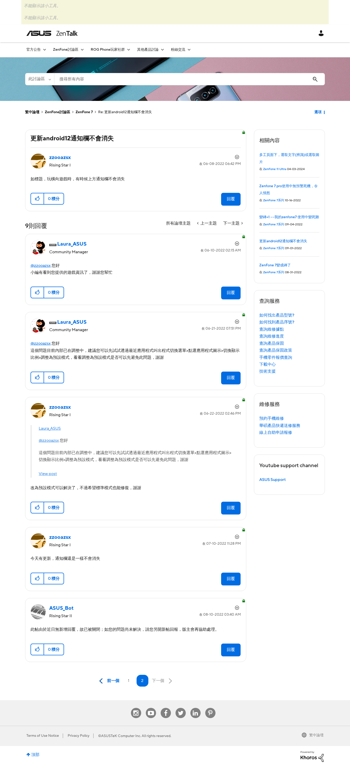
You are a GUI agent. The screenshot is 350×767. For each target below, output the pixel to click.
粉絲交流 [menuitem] (178, 49)
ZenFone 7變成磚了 (275, 265)
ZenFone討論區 (57, 112)
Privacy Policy (78, 735)
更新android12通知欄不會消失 (283, 241)
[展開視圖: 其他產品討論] (162, 49)
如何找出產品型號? (276, 315)
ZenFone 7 (84, 112)
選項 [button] (318, 112)
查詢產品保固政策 (275, 350)
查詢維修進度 (271, 336)
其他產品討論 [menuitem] (148, 49)
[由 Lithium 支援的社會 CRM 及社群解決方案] (312, 756)
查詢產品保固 (271, 343)
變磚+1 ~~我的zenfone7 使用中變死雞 (289, 217)
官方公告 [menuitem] (33, 49)
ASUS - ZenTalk (52, 33)
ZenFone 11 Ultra (274, 169)
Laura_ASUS (50, 428)
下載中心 (267, 364)
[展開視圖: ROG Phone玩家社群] (128, 49)
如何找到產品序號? (276, 322)
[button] (37, 198)
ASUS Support (272, 479)
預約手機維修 (271, 418)
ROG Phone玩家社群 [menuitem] (108, 49)
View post (48, 473)
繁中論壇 (32, 112)
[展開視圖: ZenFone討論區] (82, 49)
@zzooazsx (40, 265)
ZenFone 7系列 (273, 200)
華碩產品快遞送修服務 (279, 425)
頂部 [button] (35, 754)
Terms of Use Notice (42, 735)
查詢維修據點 (271, 329)
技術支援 (267, 371)
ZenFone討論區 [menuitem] (65, 49)
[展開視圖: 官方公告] (44, 49)
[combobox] (189, 79)
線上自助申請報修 (275, 432)
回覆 (231, 199)
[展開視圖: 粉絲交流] (189, 49)
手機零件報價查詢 (275, 357)
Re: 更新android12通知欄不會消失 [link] (125, 112)
